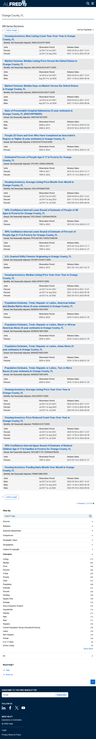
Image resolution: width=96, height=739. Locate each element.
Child (5, 581)
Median (6, 563)
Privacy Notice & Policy (11, 735)
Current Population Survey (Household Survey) (21, 627)
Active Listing (8, 645)
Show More (88, 649)
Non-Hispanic (8, 635)
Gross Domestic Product (13, 606)
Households (8, 609)
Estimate (6, 588)
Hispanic (6, 624)
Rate (5, 617)
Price (5, 566)
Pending (6, 595)
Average (6, 602)
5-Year (5, 573)
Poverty (6, 577)
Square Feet (8, 599)
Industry (6, 613)
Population (7, 584)
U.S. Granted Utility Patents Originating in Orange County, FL (38, 256)
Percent (6, 591)
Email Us (9, 674)
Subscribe (61, 695)
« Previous (80, 503)
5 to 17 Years (8, 642)
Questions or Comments (12, 720)
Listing (5, 559)
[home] (15, 3)
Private (6, 638)
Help (8, 670)
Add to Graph (11, 30)
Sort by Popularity (84, 30)
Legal (4, 730)
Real (5, 620)
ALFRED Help (7, 724)
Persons (6, 570)
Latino (5, 631)
